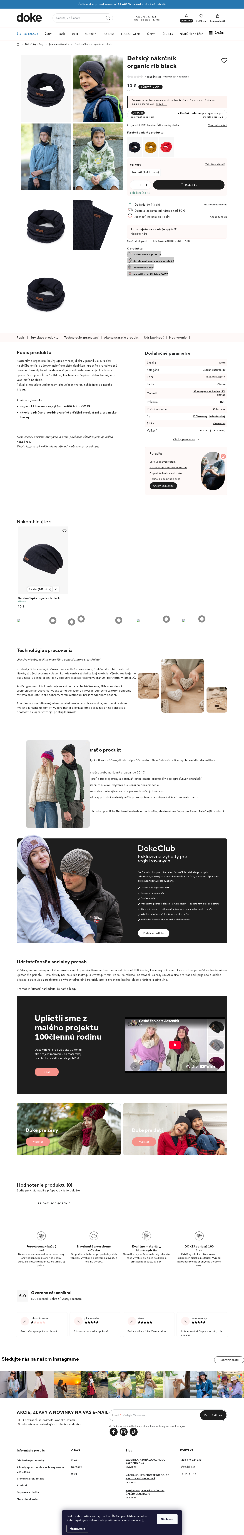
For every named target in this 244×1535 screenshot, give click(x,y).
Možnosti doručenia (215, 204)
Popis (21, 337)
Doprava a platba (28, 1492)
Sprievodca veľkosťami (163, 461)
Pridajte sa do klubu (153, 933)
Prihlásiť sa (213, 1415)
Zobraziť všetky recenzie (66, 1299)
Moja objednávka (27, 1499)
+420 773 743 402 (145, 16)
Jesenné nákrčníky (214, 369)
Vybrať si (38, 1141)
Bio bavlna (219, 423)
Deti (222, 402)
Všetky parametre (184, 439)
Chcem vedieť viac (163, 485)
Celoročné (219, 409)
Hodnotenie (178, 337)
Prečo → (161, 104)
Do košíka (191, 185)
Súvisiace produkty (44, 337)
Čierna (221, 384)
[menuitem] (27, 33)
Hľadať (108, 18)
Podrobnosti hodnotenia (176, 76)
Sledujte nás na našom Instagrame (40, 1359)
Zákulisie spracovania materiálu (168, 467)
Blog (74, 1473)
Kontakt (22, 1485)
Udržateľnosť (154, 337)
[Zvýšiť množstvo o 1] (146, 185)
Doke (222, 362)
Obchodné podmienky (30, 1460)
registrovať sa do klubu (143, 117)
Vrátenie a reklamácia (31, 1478)
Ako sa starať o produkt (121, 337)
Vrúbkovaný (200, 416)
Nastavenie (77, 1529)
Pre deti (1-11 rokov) (40, 589)
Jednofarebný (217, 416)
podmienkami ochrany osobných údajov (163, 1426)
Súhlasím (167, 1519)
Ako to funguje (218, 216)
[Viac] (216, 32)
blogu (73, 989)
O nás (47, 1071)
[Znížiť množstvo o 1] (134, 185)
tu (143, 1520)
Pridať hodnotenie (54, 1203)
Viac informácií (217, 125)
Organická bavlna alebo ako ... (167, 473)
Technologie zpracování (81, 337)
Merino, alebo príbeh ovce (165, 478)
